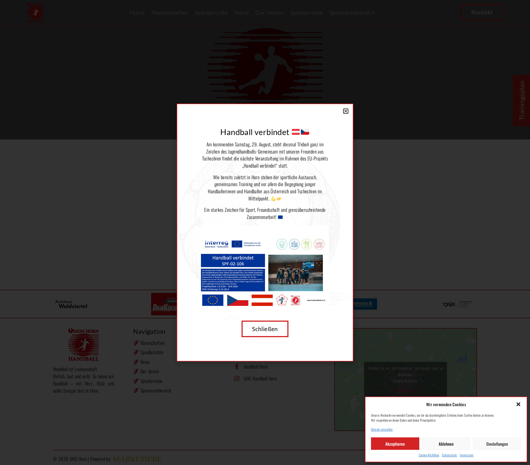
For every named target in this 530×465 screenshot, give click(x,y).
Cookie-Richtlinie (429, 455)
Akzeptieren (395, 444)
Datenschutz (449, 455)
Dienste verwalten (382, 429)
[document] (265, 232)
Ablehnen (446, 444)
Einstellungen (497, 444)
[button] (518, 404)
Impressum (467, 455)
